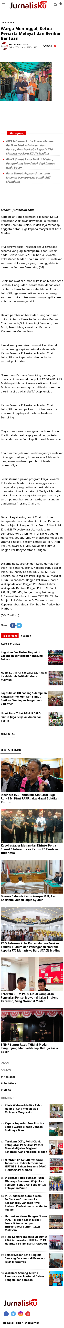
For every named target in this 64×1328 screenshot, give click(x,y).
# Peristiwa (8, 1083)
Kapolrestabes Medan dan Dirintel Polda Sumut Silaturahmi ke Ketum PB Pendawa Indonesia (30, 849)
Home (3, 22)
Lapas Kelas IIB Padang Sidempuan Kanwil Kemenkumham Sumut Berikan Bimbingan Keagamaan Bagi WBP (24, 698)
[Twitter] (19, 625)
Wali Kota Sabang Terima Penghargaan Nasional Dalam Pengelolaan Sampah (24, 1276)
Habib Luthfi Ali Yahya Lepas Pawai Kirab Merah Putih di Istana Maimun (24, 676)
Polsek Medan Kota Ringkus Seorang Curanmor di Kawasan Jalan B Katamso (25, 1258)
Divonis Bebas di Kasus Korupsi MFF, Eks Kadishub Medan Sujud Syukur (28, 898)
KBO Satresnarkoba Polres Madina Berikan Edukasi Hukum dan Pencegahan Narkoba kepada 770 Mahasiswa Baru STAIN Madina (30, 946)
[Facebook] (13, 625)
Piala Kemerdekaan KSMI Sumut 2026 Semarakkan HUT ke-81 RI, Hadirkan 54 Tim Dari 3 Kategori (26, 1240)
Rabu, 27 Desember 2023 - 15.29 (23, 47)
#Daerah (26, 635)
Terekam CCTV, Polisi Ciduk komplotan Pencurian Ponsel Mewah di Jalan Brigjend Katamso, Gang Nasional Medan (29, 997)
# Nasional (8, 1077)
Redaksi (8, 1323)
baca (49, 45)
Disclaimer (32, 1323)
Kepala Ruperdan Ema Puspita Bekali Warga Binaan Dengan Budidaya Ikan (24, 1127)
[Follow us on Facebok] (6, 1314)
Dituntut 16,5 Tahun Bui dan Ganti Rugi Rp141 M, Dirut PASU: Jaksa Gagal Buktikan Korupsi (30, 798)
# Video (6, 1090)
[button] (60, 2)
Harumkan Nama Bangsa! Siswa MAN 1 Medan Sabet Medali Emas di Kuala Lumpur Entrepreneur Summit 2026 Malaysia (26, 1223)
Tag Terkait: (9, 635)
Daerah (11, 22)
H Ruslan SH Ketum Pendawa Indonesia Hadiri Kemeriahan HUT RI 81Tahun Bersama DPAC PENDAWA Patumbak (25, 1165)
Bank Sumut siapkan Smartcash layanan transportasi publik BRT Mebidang (28, 177)
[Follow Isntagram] (20, 1314)
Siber (19, 1323)
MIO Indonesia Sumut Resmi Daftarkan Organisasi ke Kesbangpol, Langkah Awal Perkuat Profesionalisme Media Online (26, 1202)
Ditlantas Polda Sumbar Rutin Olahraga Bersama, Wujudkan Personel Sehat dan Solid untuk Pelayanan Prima (25, 1183)
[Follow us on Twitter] (13, 1314)
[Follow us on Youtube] (28, 1314)
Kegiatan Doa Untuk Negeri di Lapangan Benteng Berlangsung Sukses (22, 655)
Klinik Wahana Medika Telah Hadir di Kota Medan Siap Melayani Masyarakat (23, 1108)
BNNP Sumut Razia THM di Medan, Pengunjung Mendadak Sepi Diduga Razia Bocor (30, 163)
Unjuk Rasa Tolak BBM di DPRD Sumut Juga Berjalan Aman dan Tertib (21, 717)
